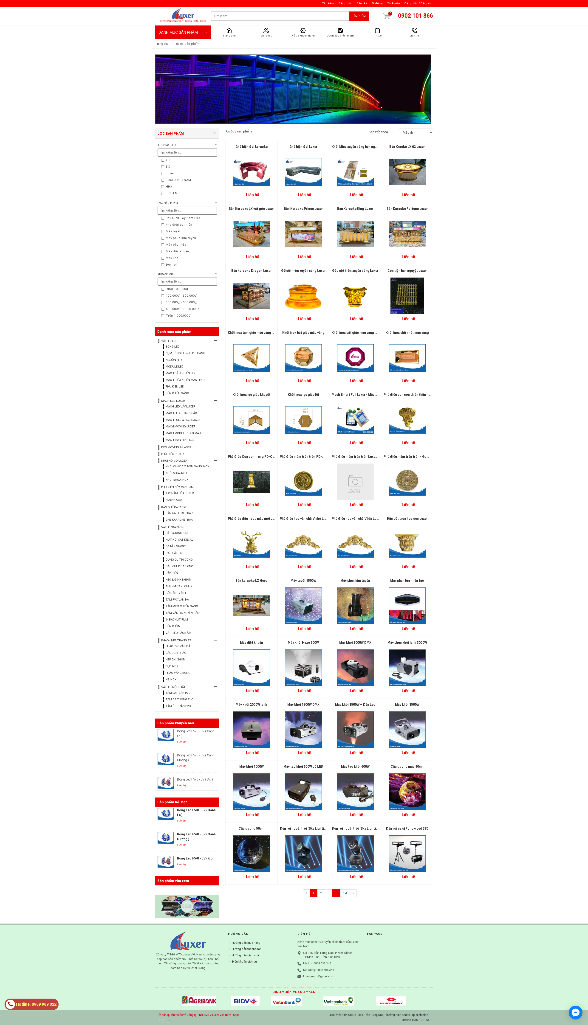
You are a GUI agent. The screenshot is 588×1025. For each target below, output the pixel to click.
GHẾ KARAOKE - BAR (179, 519)
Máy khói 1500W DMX (303, 704)
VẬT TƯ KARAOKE (173, 527)
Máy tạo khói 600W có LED (303, 766)
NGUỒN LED (174, 360)
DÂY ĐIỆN (172, 573)
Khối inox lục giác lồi (303, 394)
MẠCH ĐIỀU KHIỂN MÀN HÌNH (185, 380)
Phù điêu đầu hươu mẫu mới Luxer (253, 518)
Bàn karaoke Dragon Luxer (251, 270)
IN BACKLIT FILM (177, 619)
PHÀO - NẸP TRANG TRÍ (176, 640)
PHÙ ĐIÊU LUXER (172, 454)
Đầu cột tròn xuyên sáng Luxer (355, 270)
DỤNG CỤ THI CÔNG (179, 559)
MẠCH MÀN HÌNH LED (180, 439)
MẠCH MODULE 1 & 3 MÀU (183, 433)
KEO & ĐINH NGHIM (179, 579)
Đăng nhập (345, 3)
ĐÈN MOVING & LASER (176, 447)
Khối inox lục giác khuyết (251, 394)
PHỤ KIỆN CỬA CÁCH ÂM (177, 487)
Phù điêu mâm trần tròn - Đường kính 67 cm (416, 456)
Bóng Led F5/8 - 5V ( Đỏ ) (195, 779)
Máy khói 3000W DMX (355, 642)
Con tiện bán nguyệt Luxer (407, 270)
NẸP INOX (172, 666)
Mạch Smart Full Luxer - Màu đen (356, 394)
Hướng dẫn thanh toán (246, 949)
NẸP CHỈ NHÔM (176, 659)
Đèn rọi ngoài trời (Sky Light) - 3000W (360, 828)
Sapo (236, 1015)
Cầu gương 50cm (251, 828)
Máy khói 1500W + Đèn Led (355, 704)
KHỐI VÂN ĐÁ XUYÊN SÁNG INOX (187, 466)
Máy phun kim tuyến (355, 580)
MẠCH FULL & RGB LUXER (183, 419)
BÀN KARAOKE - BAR (179, 513)
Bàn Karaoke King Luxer (355, 209)
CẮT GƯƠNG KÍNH (177, 533)
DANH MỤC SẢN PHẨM (178, 32)
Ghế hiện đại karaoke (251, 147)
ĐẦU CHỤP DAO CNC (179, 566)
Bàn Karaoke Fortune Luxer (407, 209)
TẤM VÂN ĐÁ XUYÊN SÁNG (183, 613)
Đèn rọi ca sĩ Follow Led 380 (407, 828)
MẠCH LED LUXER (173, 400)
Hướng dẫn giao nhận (246, 955)
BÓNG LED (173, 346)
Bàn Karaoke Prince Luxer (303, 209)
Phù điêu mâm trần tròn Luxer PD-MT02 (362, 456)
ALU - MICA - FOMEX (179, 586)
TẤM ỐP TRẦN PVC (178, 706)
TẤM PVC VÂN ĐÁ (177, 599)
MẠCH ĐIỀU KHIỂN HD (180, 373)
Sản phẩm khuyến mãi (175, 723)
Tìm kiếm (328, 3)
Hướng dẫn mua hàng (246, 942)
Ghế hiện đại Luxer (303, 147)
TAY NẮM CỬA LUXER (180, 493)
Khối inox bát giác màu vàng (303, 332)
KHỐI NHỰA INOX (177, 479)
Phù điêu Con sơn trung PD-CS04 (253, 456)
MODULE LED (175, 366)
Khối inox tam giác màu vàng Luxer (254, 332)
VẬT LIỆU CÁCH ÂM (178, 633)
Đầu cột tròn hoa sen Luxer (407, 518)
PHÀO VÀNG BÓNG (178, 672)
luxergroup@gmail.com (318, 976)
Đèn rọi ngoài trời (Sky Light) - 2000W (308, 828)
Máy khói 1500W (407, 704)
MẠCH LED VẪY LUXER (180, 406)
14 (345, 893)
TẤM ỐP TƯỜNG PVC (179, 699)
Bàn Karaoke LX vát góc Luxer (251, 209)
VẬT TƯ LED (169, 341)
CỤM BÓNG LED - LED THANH (185, 353)
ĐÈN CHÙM (173, 626)
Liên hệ (252, 194)
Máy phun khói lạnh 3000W (407, 642)
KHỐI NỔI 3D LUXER (174, 460)
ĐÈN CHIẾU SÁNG (177, 393)
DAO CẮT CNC (175, 553)
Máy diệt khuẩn (251, 642)
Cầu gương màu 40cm (407, 766)
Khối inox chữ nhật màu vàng (407, 332)
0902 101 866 (415, 15)
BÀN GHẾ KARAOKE (174, 507)
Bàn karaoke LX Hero (251, 580)
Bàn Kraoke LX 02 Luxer (407, 147)
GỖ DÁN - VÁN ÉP (177, 593)
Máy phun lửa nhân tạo (407, 580)
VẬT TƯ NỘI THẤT (173, 687)
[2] (353, 893)
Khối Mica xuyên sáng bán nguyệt (357, 147)
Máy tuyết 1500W (303, 580)
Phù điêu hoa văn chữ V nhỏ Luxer (305, 518)
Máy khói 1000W (251, 766)
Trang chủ (162, 43)
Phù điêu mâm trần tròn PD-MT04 (305, 456)
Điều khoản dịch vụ (244, 961)
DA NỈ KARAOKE (176, 546)
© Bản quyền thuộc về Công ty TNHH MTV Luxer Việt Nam (194, 1015)
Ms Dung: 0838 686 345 (318, 970)
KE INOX (171, 679)
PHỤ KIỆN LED (175, 386)
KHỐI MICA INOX (176, 473)
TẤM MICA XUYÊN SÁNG (182, 606)
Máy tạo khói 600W (355, 766)
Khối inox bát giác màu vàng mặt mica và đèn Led (369, 332)
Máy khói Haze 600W (303, 642)
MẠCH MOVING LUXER (180, 426)
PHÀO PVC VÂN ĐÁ (178, 646)
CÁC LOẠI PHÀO (176, 652)
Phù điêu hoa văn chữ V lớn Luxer (356, 518)
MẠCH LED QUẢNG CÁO (181, 413)
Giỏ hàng (377, 3)
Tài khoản (393, 3)
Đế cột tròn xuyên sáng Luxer (303, 270)
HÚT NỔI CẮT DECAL (179, 539)
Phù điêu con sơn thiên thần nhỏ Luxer (412, 394)
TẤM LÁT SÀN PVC (178, 692)
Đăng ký (362, 3)
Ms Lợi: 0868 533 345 (317, 963)
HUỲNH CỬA (174, 499)
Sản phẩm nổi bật (172, 802)
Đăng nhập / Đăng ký (417, 3)
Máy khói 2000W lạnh (251, 704)
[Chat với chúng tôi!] (575, 1012)
